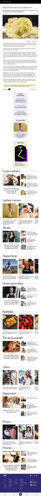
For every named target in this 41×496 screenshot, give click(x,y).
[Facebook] (30, 475)
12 (9, 89)
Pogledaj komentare (33, 89)
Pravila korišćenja (23, 482)
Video (16, 479)
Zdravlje (5, 485)
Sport (5, 481)
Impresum (21, 481)
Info (4, 479)
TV (15, 481)
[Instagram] (34, 475)
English (16, 482)
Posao (4, 440)
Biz (4, 482)
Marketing (22, 479)
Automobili (10, 485)
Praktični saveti (6, 6)
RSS (20, 486)
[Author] (20, 153)
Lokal (10, 486)
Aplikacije (22, 485)
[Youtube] (36, 475)
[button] (37, 211)
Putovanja (5, 486)
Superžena (10, 481)
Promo (11, 463)
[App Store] (33, 485)
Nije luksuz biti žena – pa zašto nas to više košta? (20, 165)
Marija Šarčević (18, 162)
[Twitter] (32, 475)
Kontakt (21, 488)
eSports (10, 482)
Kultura (10, 479)
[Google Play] (33, 482)
